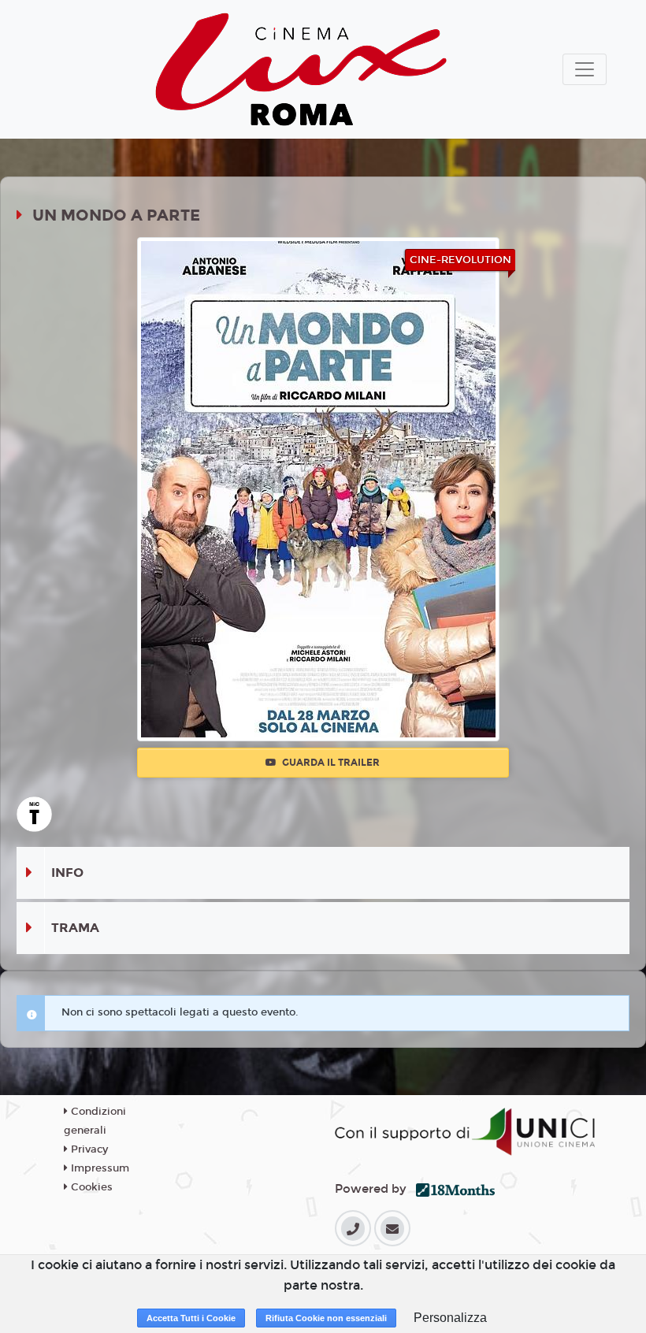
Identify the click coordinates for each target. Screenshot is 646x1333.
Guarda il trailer (330, 762)
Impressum (98, 1168)
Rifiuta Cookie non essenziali (326, 1318)
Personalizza (450, 1317)
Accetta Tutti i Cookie (191, 1318)
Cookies (90, 1187)
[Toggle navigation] (584, 69)
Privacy (88, 1149)
